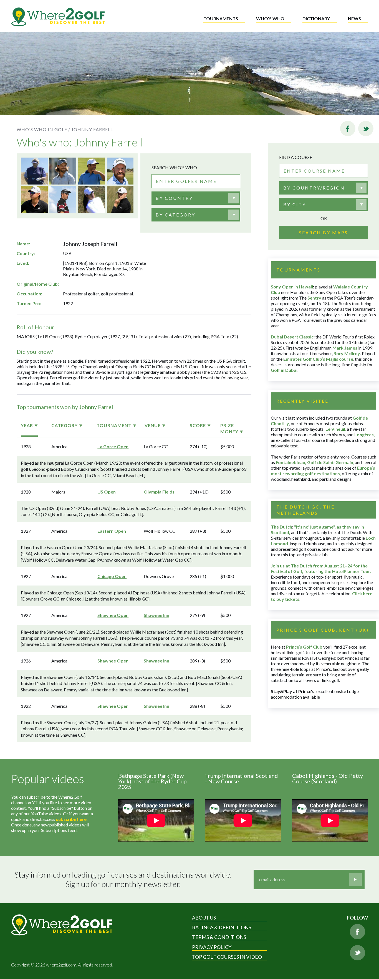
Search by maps (323, 232)
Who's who (270, 18)
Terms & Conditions (219, 937)
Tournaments (220, 18)
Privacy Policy (211, 947)
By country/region (314, 187)
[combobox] (195, 198)
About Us (204, 918)
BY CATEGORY (175, 214)
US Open (106, 491)
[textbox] (174, 198)
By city (294, 204)
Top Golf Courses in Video (227, 957)
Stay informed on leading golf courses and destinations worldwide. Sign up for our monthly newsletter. (123, 879)
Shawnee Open (112, 615)
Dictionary (316, 18)
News (354, 18)
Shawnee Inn (156, 615)
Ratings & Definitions (221, 927)
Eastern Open (111, 531)
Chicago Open (112, 576)
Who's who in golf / (43, 129)
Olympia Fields (159, 491)
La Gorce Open (112, 446)
